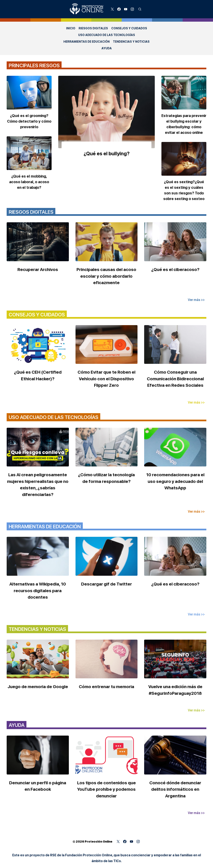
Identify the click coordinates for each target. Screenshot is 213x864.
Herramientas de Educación (86, 41)
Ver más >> (196, 300)
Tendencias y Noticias (131, 41)
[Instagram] (132, 9)
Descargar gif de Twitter (106, 584)
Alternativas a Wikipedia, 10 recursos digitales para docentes (37, 590)
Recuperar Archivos (37, 269)
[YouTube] (125, 9)
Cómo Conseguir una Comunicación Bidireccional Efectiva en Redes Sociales (175, 378)
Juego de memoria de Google (37, 686)
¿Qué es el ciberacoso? (175, 269)
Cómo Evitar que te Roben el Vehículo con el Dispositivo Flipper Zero (106, 378)
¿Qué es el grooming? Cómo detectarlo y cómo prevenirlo (29, 121)
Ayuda (107, 48)
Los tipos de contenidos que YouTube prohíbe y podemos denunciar (106, 789)
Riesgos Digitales (93, 28)
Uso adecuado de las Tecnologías (106, 35)
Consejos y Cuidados (129, 28)
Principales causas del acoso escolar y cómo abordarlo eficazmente (106, 276)
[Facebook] (118, 9)
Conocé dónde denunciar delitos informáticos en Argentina (175, 789)
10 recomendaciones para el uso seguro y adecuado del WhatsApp (175, 481)
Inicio (70, 28)
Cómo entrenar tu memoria (106, 686)
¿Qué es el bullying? (107, 153)
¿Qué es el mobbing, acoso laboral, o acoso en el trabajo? (29, 182)
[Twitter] (112, 9)
